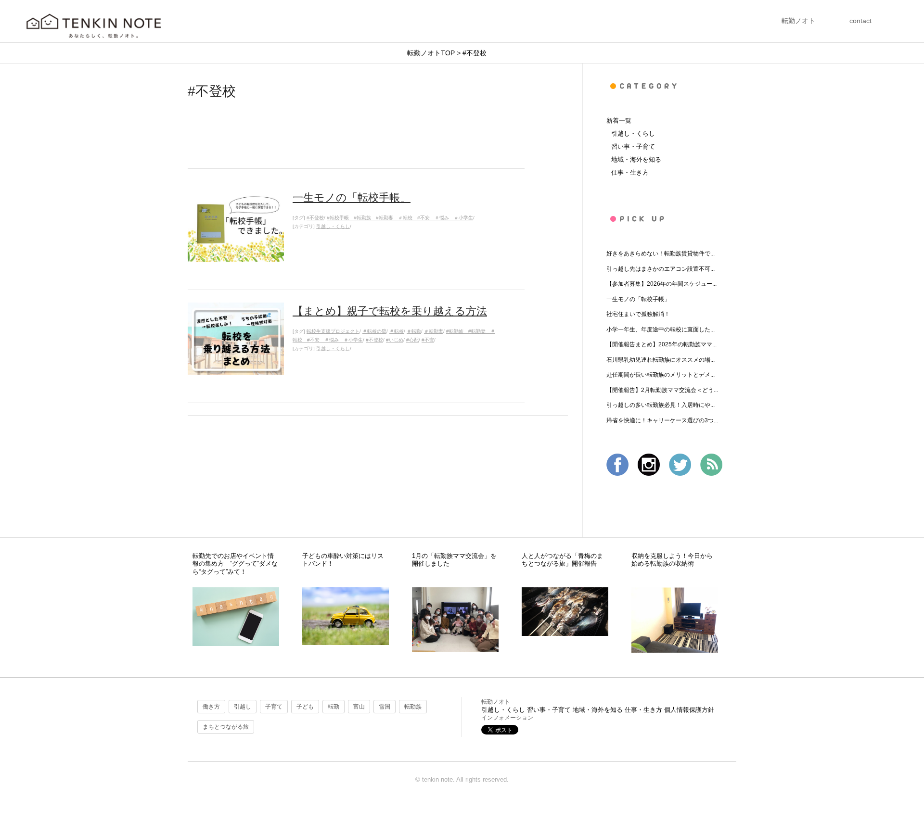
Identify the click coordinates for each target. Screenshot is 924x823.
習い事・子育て (633, 146)
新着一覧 (618, 120)
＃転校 (396, 331)
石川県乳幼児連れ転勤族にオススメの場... (660, 359)
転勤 (333, 706)
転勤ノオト (798, 21)
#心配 (412, 339)
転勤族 (413, 706)
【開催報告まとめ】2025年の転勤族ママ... (661, 344)
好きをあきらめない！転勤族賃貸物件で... (660, 253)
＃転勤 (414, 331)
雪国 (384, 706)
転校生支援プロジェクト (333, 331)
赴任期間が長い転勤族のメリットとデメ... (660, 374)
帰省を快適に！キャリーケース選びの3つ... (662, 420)
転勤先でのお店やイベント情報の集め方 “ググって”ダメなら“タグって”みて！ (235, 563)
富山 (359, 706)
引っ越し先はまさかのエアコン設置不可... (660, 269)
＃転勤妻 (433, 331)
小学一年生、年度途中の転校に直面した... (660, 329)
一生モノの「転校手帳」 (638, 299)
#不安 (428, 339)
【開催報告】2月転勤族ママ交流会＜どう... (662, 390)
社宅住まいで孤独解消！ (638, 314)
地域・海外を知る (636, 159)
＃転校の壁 (374, 331)
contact (860, 21)
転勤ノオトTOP (431, 53)
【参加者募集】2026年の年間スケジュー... (661, 283)
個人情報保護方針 (689, 709)
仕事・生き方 (630, 172)
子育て (273, 706)
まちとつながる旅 (226, 726)
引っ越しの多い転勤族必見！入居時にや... (660, 405)
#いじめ (394, 339)
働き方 (211, 706)
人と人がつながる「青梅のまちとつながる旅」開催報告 (562, 559)
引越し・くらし (333, 226)
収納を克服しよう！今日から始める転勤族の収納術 (672, 559)
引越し (242, 706)
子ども (305, 706)
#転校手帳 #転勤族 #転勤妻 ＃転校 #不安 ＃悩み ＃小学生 (400, 217)
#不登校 (474, 53)
